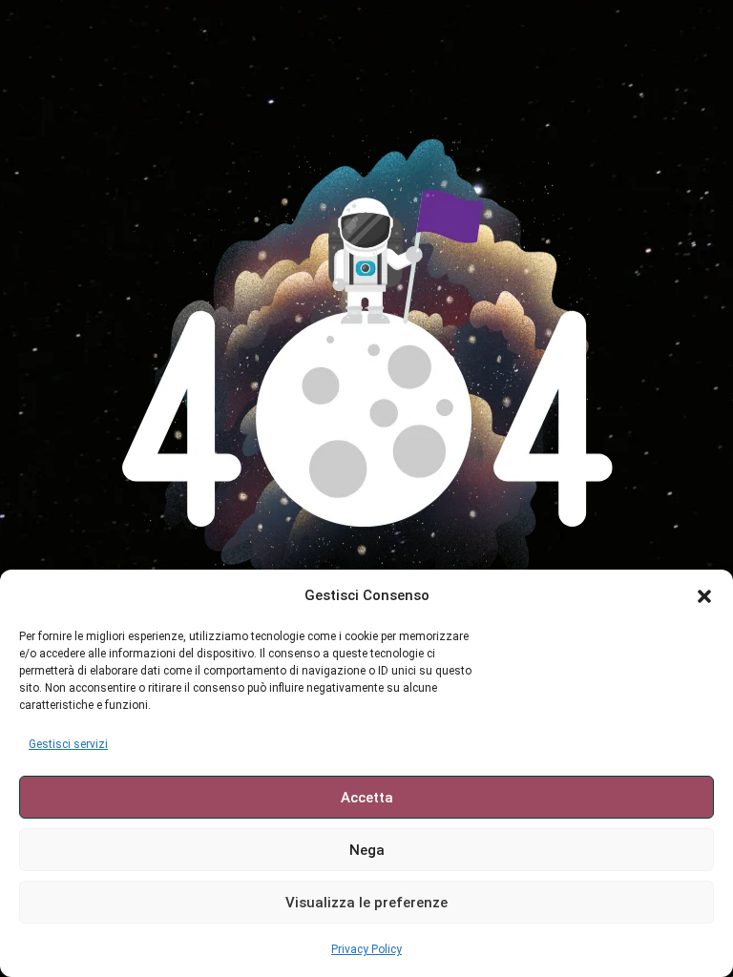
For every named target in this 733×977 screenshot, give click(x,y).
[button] (704, 596)
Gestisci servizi (68, 744)
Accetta (367, 797)
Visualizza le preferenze (366, 902)
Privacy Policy (366, 949)
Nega (367, 850)
